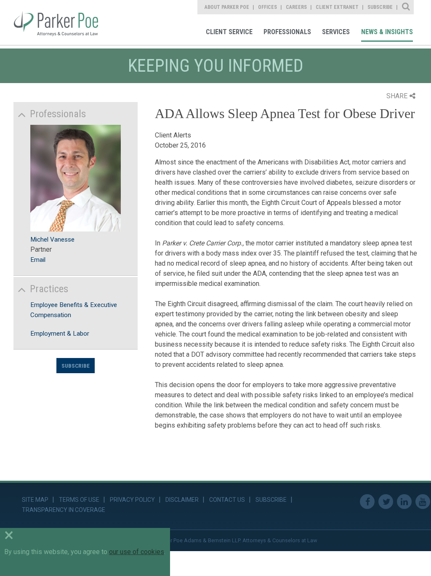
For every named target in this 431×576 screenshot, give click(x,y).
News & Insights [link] (387, 32)
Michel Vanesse (52, 239)
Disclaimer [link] (182, 499)
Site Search (406, 7)
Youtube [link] (422, 501)
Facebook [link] (367, 501)
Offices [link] (267, 7)
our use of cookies (136, 552)
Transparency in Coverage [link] (63, 509)
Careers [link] (296, 7)
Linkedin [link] (404, 501)
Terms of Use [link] (79, 499)
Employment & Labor (59, 333)
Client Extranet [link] (337, 7)
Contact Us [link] (227, 499)
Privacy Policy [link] (132, 499)
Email (37, 260)
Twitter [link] (385, 501)
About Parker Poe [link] (227, 7)
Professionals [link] (287, 32)
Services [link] (336, 32)
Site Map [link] (35, 499)
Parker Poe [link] (61, 22)
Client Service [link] (229, 32)
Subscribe (75, 365)
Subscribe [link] (380, 7)
